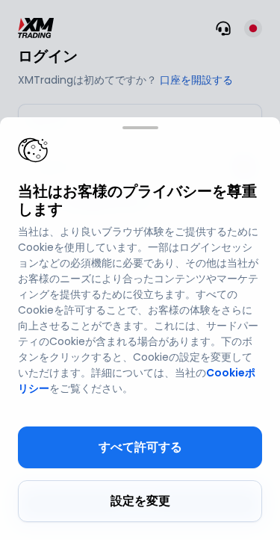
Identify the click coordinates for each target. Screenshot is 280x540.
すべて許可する (140, 447)
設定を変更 (140, 500)
